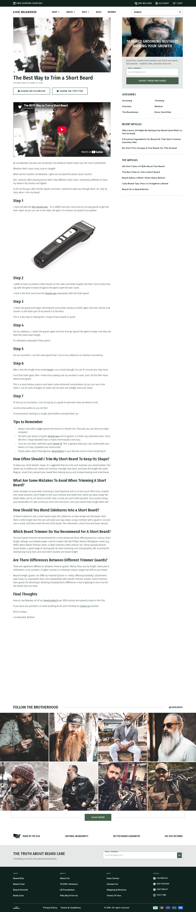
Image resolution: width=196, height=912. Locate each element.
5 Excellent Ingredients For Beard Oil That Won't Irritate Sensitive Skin (151, 141)
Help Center (113, 878)
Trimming (159, 100)
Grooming (127, 100)
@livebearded (176, 707)
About (69, 12)
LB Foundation (67, 889)
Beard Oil (57, 443)
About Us (65, 878)
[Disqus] (62, 655)
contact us (85, 606)
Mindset (159, 106)
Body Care (18, 895)
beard (50, 369)
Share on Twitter (71, 92)
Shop (54, 12)
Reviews (112, 12)
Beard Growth (20, 889)
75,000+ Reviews (69, 884)
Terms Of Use (114, 895)
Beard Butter (58, 451)
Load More (98, 817)
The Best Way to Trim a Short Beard (141, 172)
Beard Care (19, 884)
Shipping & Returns (116, 889)
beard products (51, 600)
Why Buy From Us (69, 895)
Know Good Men (163, 112)
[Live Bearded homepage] (16, 908)
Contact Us (112, 884)
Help (84, 12)
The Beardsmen (130, 112)
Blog (98, 12)
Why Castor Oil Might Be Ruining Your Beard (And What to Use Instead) (152, 132)
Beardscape (51, 293)
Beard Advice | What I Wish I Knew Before (143, 177)
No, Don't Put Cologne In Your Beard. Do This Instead (149, 148)
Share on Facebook (33, 92)
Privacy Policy (50, 907)
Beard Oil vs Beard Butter (135, 189)
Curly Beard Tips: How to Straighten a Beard (145, 183)
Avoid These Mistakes (152, 80)
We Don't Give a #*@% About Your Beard (143, 166)
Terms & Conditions (70, 907)
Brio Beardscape (40, 207)
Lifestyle (126, 106)
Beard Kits (18, 878)
